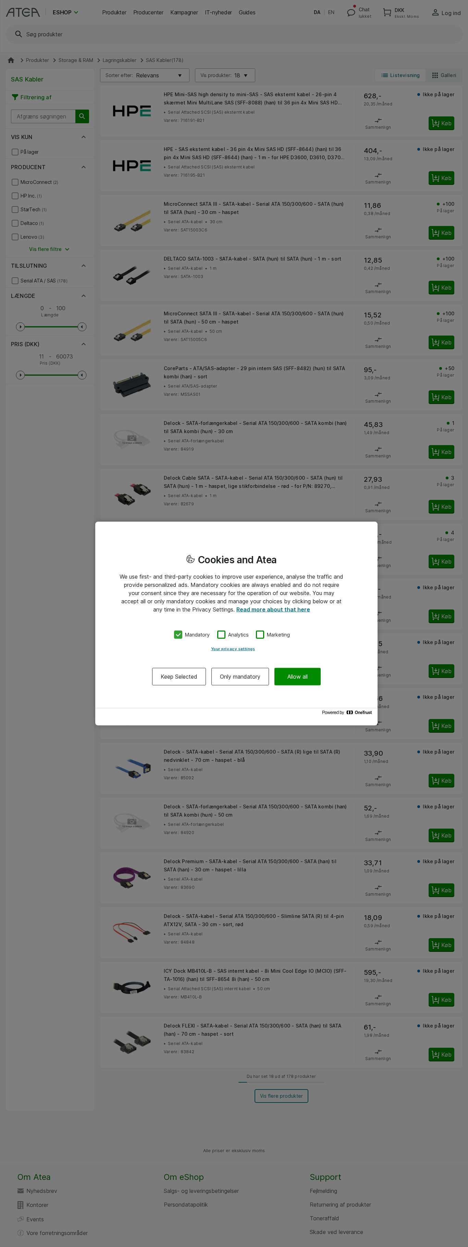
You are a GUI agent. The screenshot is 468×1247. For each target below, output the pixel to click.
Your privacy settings (233, 648)
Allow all (297, 676)
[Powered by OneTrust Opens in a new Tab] (348, 714)
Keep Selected (179, 676)
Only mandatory (240, 676)
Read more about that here (273, 609)
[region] (236, 624)
